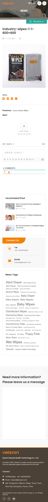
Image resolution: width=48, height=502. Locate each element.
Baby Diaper (28, 295)
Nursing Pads (19, 330)
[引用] (21, 159)
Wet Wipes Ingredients (30, 343)
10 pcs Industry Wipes (20, 110)
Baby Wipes (26, 304)
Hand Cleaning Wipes (13, 320)
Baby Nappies (26, 299)
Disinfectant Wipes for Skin (35, 312)
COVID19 (21, 308)
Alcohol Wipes (12, 291)
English (32, 3)
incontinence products (33, 324)
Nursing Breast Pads (29, 327)
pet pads (28, 330)
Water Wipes (11, 337)
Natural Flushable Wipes (14, 327)
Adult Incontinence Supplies (26, 286)
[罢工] (13, 159)
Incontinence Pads (15, 324)
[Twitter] (8, 98)
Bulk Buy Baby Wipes (11, 308)
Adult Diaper (14, 282)
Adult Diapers (11, 286)
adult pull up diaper (12, 288)
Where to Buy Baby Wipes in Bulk (29, 346)
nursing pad (10, 330)
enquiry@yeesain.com (22, 262)
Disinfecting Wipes (14, 314)
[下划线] (10, 159)
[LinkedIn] (12, 98)
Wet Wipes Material (12, 346)
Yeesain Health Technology (25, 349)
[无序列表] (18, 159)
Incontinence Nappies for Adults (30, 321)
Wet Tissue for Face (23, 338)
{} (30, 159)
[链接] (27, 159)
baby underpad (11, 305)
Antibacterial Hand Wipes (13, 296)
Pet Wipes (20, 334)
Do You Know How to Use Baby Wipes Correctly (30, 227)
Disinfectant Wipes (16, 311)
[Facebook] (3, 98)
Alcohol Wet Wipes (25, 289)
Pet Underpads (11, 334)
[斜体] (7, 159)
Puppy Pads (32, 334)
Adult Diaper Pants (29, 283)
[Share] (16, 98)
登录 (43, 144)
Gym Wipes (26, 318)
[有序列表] (15, 159)
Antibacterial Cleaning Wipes (28, 292)
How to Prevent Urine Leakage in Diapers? (28, 205)
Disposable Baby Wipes (32, 315)
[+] (32, 159)
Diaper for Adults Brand (31, 308)
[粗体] (4, 159)
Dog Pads (19, 318)
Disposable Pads (10, 318)
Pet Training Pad (36, 330)
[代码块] (24, 159)
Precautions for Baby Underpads (28, 215)
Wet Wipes (14, 341)
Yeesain (10, 349)
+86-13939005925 (21, 250)
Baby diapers (12, 299)
